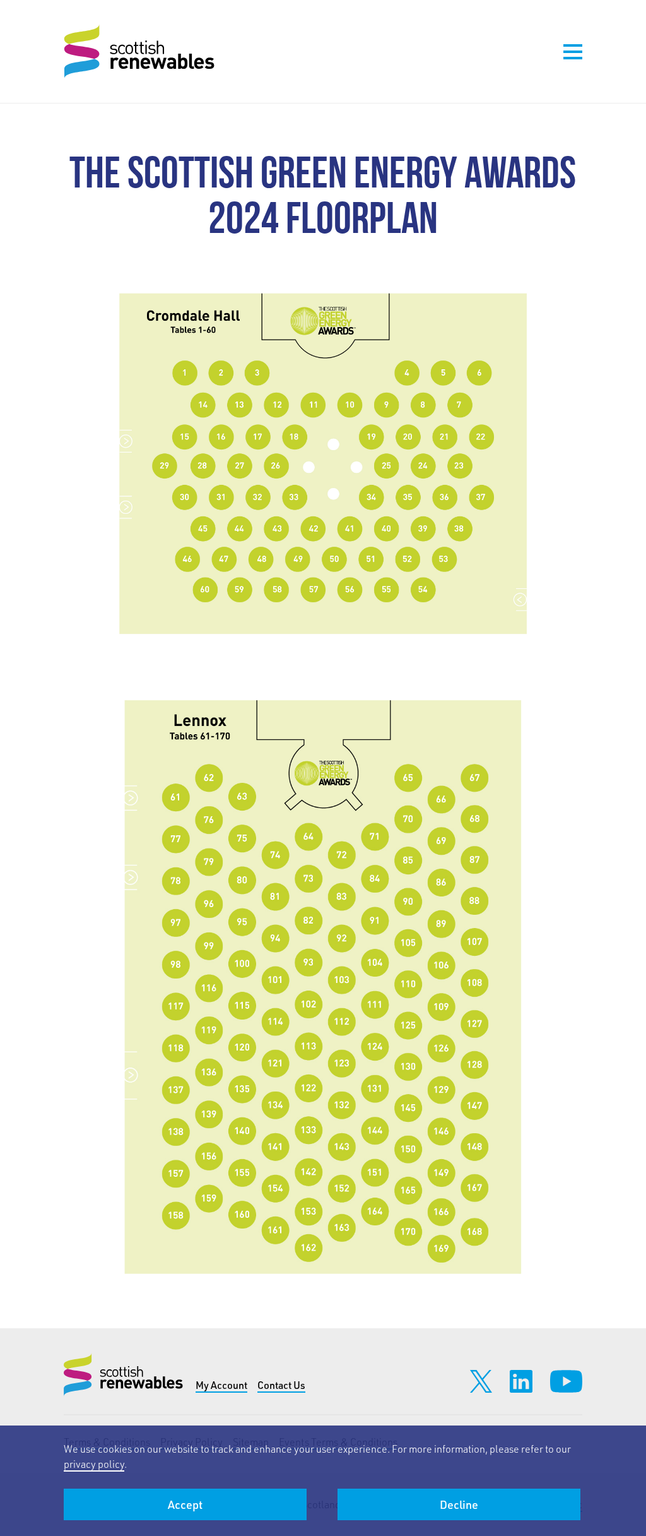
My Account (221, 1384)
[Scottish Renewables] (141, 51)
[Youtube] (566, 1381)
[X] (481, 1381)
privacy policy (94, 1463)
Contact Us (281, 1384)
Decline (459, 1504)
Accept (185, 1504)
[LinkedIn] (521, 1381)
